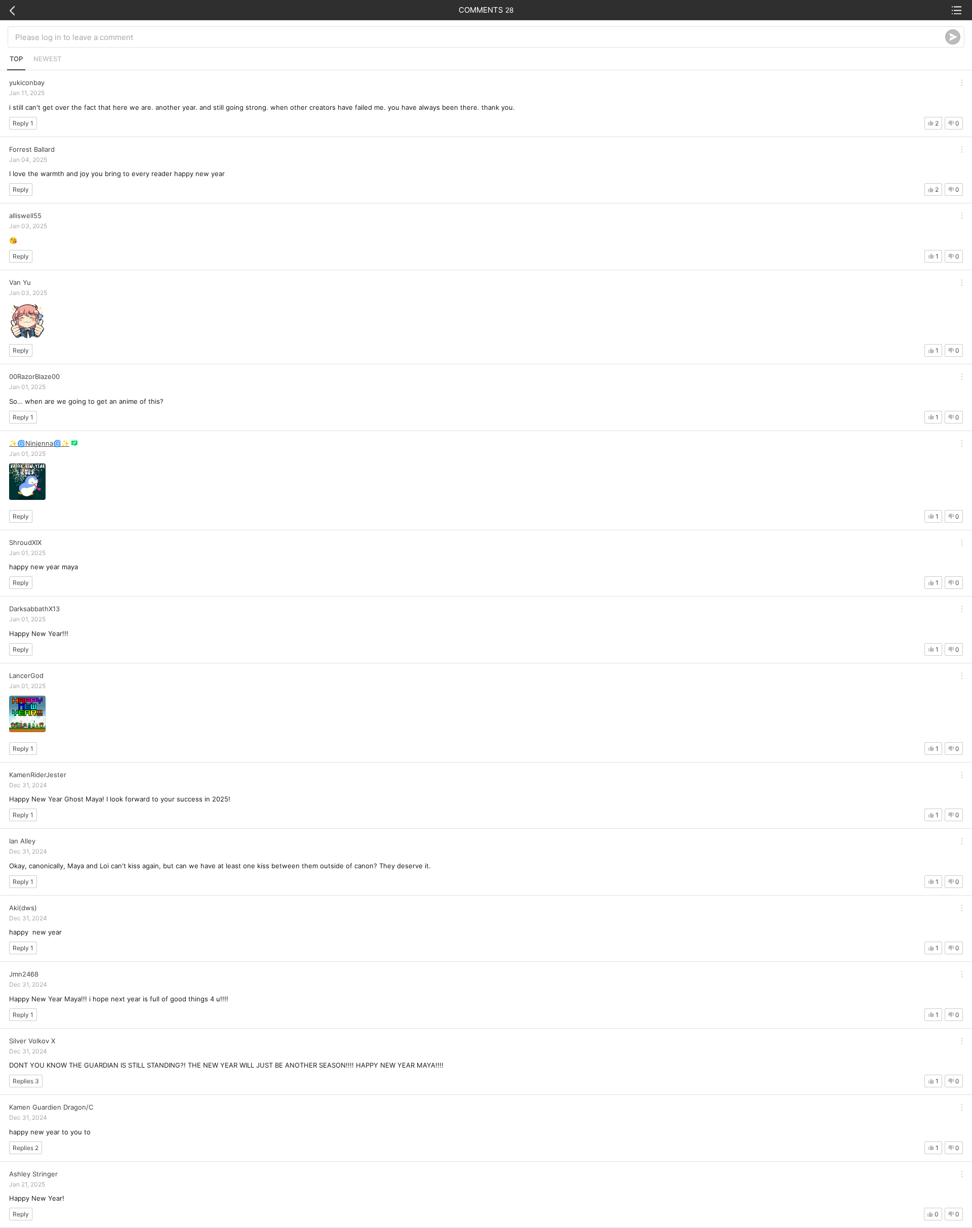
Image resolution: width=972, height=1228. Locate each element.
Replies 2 (25, 1148)
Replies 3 (26, 1081)
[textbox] (480, 37)
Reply (21, 189)
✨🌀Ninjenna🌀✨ (39, 443)
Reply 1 (23, 123)
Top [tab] (16, 59)
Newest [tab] (47, 59)
